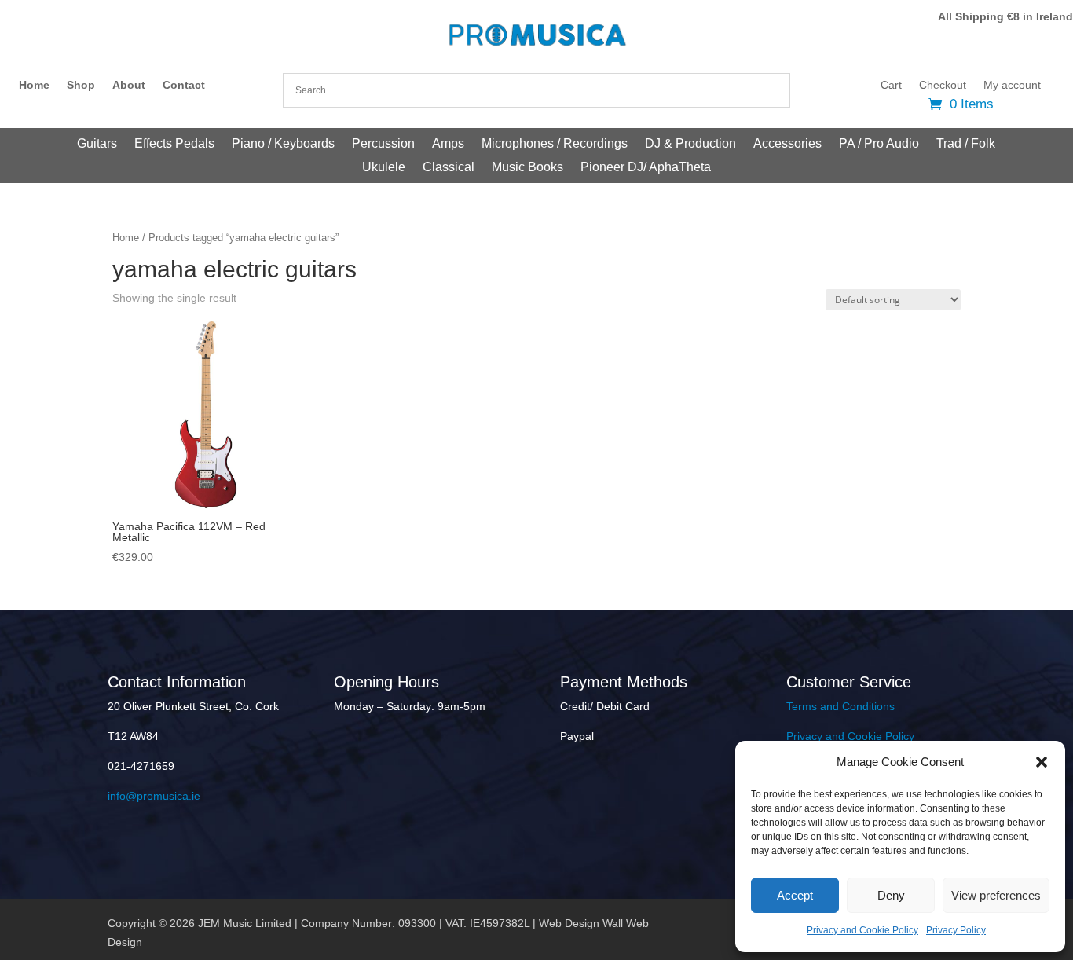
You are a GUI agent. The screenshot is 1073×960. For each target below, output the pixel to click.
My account (1012, 85)
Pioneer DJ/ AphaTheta (645, 168)
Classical (448, 168)
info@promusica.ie (154, 796)
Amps (448, 144)
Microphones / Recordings (555, 144)
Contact (184, 85)
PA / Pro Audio (879, 144)
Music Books (527, 168)
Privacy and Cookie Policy (862, 930)
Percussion (383, 144)
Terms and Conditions (840, 706)
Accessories (787, 144)
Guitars (97, 144)
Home (34, 85)
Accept (795, 895)
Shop (81, 85)
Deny (891, 895)
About (128, 85)
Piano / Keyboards (283, 144)
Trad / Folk (965, 144)
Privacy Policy (956, 930)
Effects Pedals (174, 144)
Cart (891, 85)
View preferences (996, 895)
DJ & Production (690, 144)
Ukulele (383, 168)
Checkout (942, 85)
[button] (1041, 762)
